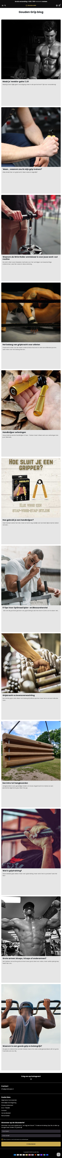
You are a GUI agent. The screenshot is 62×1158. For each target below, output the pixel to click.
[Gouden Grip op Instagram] (31, 1079)
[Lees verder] (31, 49)
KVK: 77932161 (5, 1108)
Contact (4, 1110)
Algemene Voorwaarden (9, 1100)
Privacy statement (7, 1105)
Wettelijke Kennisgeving (8, 1103)
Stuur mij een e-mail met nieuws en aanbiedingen (16, 1139)
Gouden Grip (35, 1152)
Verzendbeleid (5, 1113)
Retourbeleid (5, 1116)
